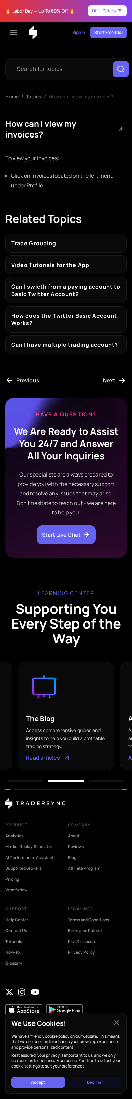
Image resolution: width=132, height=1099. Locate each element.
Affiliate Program (84, 868)
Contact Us (16, 930)
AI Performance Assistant (29, 857)
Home (12, 96)
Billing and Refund (85, 930)
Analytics (14, 836)
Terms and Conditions (88, 920)
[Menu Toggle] (13, 32)
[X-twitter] (9, 992)
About (74, 836)
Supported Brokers (23, 868)
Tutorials (13, 941)
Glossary (13, 963)
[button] (25, 781)
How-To (12, 952)
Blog (72, 857)
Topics (33, 96)
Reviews (76, 846)
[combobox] (60, 69)
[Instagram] (22, 992)
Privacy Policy (81, 952)
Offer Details (104, 11)
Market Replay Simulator (28, 846)
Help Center (16, 920)
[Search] (121, 69)
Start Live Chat (61, 534)
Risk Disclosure (82, 941)
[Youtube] (35, 992)
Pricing (12, 879)
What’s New (16, 890)
